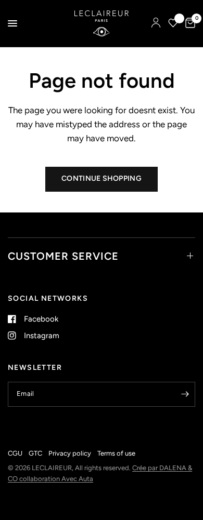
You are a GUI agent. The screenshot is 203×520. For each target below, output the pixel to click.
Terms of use (116, 453)
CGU (15, 453)
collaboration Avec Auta (56, 479)
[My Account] (155, 23)
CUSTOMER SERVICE (63, 256)
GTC (35, 453)
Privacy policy (69, 453)
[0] (188, 23)
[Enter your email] (184, 394)
